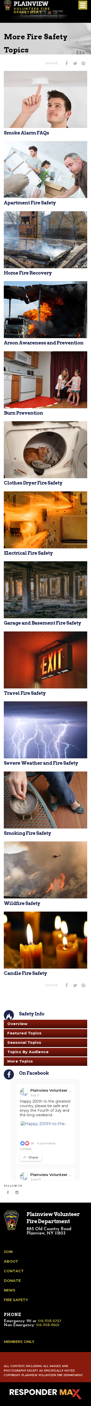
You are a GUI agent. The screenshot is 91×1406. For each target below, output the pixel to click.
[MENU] (82, 5)
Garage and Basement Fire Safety (42, 623)
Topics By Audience (28, 1052)
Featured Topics (24, 1033)
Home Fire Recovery (28, 273)
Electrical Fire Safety (28, 553)
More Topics (20, 1061)
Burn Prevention (23, 413)
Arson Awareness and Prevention (43, 343)
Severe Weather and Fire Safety (41, 763)
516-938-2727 (49, 1321)
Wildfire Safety (22, 903)
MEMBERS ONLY (19, 1341)
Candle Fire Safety (25, 973)
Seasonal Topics (24, 1042)
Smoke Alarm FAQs (26, 133)
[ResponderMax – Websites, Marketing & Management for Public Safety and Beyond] (45, 1394)
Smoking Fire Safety (27, 833)
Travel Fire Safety (25, 693)
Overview (17, 1024)
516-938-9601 (47, 1325)
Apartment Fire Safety (30, 203)
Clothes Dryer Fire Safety (33, 483)
